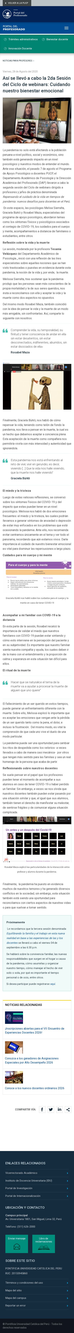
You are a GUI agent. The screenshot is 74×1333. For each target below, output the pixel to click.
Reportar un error (15, 1305)
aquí (52, 984)
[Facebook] (42, 1109)
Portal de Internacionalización (22, 1196)
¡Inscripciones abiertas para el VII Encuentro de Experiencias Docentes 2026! (34, 1030)
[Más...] (68, 1109)
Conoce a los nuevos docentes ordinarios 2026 (34, 1088)
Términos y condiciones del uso (24, 1282)
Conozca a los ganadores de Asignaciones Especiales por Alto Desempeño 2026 (32, 1060)
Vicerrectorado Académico (21, 1173)
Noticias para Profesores (17, 60)
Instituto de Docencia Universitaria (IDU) (28, 1180)
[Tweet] (51, 1109)
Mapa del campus (15, 1298)
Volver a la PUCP (18, 3)
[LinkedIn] (59, 1109)
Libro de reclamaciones (43, 1240)
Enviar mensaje (17, 1238)
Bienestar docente (57, 39)
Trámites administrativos (23, 39)
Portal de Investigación (18, 1188)
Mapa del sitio (13, 1290)
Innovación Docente (20, 48)
